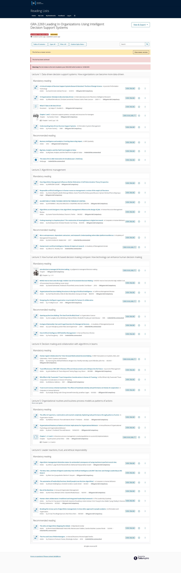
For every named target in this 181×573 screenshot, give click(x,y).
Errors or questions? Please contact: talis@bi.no (45, 556)
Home (34, 16)
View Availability (129, 115)
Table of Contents (39, 44)
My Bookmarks (51, 16)
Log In (69, 16)
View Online (130, 88)
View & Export (140, 24)
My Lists (40, 16)
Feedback (61, 16)
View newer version (141, 52)
